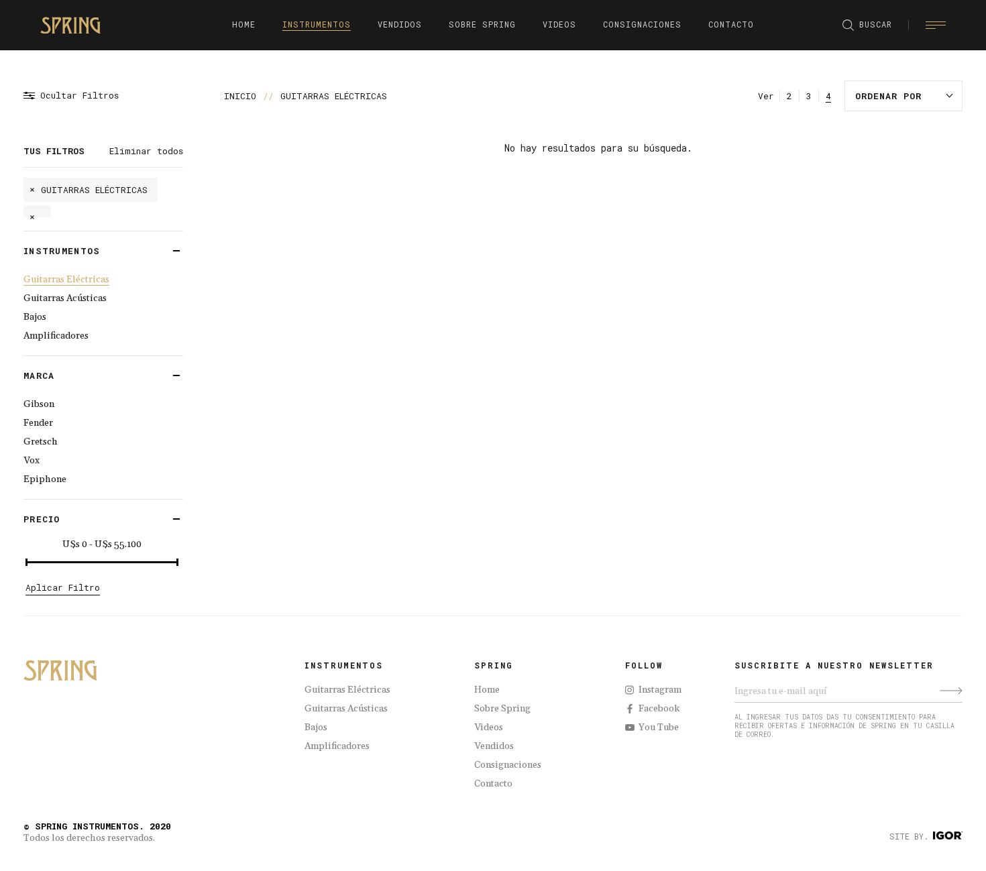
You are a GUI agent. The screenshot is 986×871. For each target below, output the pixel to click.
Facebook (659, 709)
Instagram (660, 690)
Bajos (34, 317)
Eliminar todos (146, 151)
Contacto (493, 784)
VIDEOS (559, 24)
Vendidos (494, 746)
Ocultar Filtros (79, 95)
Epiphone (44, 479)
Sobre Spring (502, 709)
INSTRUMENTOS (316, 24)
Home (487, 690)
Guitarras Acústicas (65, 298)
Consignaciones (507, 765)
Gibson (38, 404)
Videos (488, 727)
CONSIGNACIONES (642, 24)
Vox (31, 461)
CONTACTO (731, 24)
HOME (244, 24)
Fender (38, 423)
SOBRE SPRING (482, 24)
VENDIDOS (400, 24)
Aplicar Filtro (62, 587)
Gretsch (40, 442)
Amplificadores (56, 336)
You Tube (659, 727)
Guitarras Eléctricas (66, 280)
